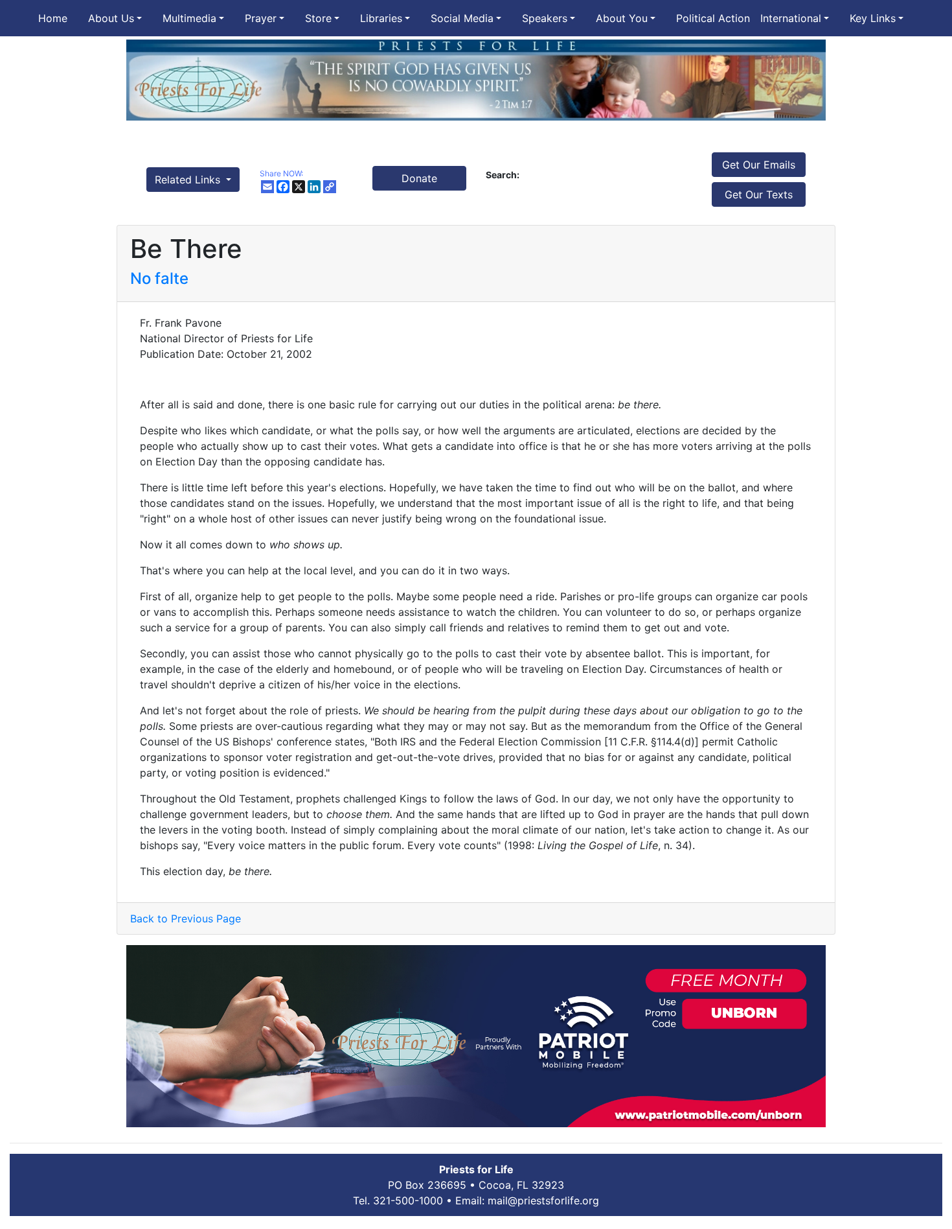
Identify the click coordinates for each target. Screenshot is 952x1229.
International (790, 18)
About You (622, 18)
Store (318, 18)
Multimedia (189, 18)
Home (52, 18)
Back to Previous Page (185, 918)
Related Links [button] (189, 179)
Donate (419, 178)
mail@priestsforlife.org (543, 1200)
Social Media (462, 18)
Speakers (544, 18)
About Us (111, 18)
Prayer (261, 18)
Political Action (713, 18)
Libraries (381, 18)
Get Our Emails (758, 164)
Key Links (873, 18)
